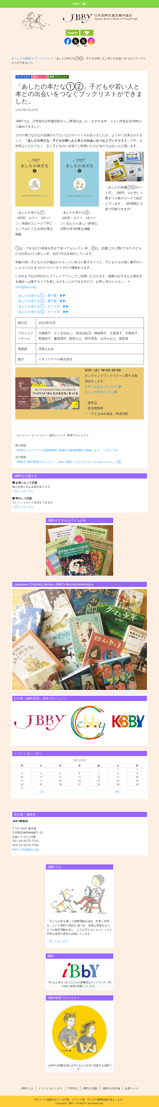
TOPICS (72, 1088)
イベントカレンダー (50, 1088)
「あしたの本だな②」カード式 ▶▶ (42, 312)
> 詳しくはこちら (23, 490)
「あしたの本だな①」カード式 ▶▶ (42, 306)
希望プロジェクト (58, 76)
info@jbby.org (25, 287)
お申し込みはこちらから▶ (103, 386)
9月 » (118, 791)
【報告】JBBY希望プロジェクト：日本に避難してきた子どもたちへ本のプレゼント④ (68, 461)
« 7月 (41, 791)
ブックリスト (23, 76)
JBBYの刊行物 (111, 1088)
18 (41, 780)
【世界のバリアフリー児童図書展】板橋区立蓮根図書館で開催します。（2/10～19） (67, 450)
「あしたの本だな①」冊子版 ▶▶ (40, 295)
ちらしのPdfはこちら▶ (101, 392)
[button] (77, 4)
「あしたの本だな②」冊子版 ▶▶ (40, 301)
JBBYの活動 (89, 1088)
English (72, 32)
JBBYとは (27, 1088)
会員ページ (131, 1088)
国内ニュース (40, 76)
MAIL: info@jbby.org (25, 849)
